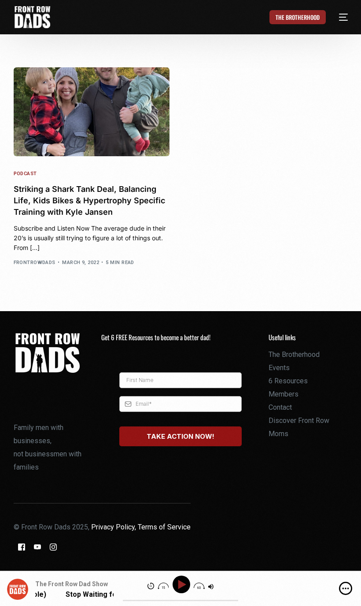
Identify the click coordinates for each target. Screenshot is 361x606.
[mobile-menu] (338, 17)
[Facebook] (21, 546)
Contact (280, 407)
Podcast (25, 173)
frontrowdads (34, 262)
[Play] (182, 584)
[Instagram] (53, 546)
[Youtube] (37, 546)
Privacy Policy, (114, 527)
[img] (345, 588)
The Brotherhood (294, 354)
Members (283, 394)
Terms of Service (164, 527)
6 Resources (288, 381)
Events (279, 368)
